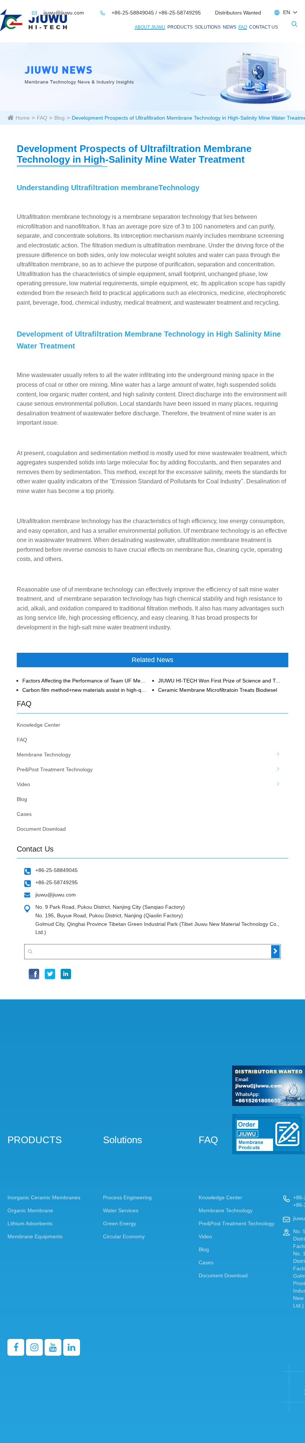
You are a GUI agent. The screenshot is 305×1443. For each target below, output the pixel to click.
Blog (59, 118)
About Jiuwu (150, 27)
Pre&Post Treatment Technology (55, 769)
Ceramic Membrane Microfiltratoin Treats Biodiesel (217, 690)
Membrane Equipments (34, 1236)
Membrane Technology (44, 755)
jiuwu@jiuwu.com (59, 13)
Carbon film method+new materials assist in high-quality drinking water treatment (84, 690)
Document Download (41, 829)
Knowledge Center (38, 725)
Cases (24, 814)
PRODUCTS (180, 27)
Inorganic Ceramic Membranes (43, 1197)
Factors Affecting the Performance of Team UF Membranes (84, 681)
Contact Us (263, 27)
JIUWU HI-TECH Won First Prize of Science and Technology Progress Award (220, 681)
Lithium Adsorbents (29, 1223)
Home (23, 118)
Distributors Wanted (238, 13)
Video (23, 784)
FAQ (242, 27)
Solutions (208, 27)
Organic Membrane (30, 1210)
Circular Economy (124, 1236)
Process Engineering (127, 1197)
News (229, 27)
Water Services (120, 1210)
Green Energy (119, 1223)
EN (286, 12)
